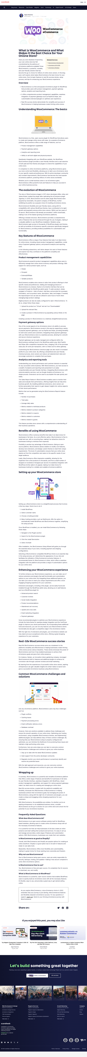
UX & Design (68, 7)
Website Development (7, 1007)
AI (53, 7)
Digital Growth (59, 7)
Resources (21, 7)
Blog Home (14, 7)
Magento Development (33, 1007)
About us (82, 1007)
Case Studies (29, 7)
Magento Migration (32, 1014)
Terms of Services (55, 1048)
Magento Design (32, 1012)
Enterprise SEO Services (62, 1007)
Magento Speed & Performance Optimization (38, 1016)
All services (55, 975)
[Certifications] (74, 1040)
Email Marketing (60, 1014)
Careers (81, 1014)
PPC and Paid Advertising (63, 1012)
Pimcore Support (6, 1016)
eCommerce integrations (8, 1012)
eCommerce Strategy (53, 67)
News (74, 7)
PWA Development (6, 1014)
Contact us (4, 1032)
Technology (48, 7)
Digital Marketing (61, 1009)
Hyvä (42, 7)
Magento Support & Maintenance (35, 1009)
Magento (36, 7)
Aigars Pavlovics (28, 14)
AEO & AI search (61, 1016)
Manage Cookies (75, 1048)
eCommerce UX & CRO (54, 65)
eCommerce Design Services (8, 1009)
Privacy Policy (66, 1048)
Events (81, 1009)
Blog (81, 1012)
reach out (30, 897)
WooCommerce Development (55, 63)
